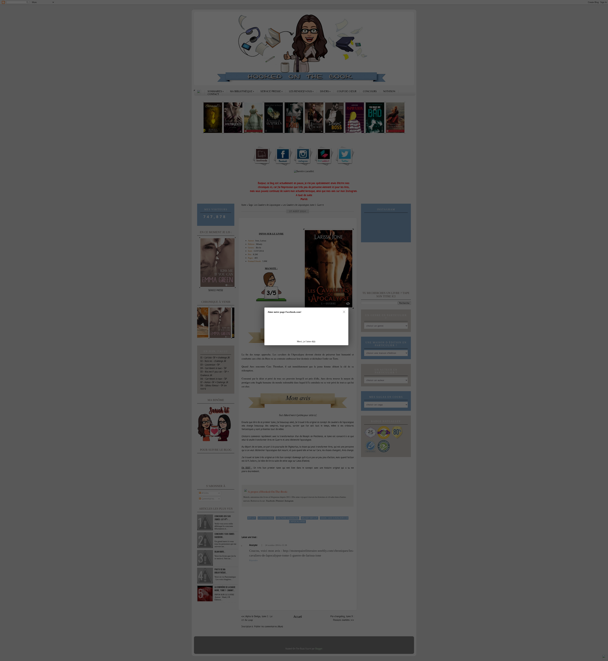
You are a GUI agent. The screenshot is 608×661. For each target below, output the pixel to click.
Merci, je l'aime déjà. (306, 341)
